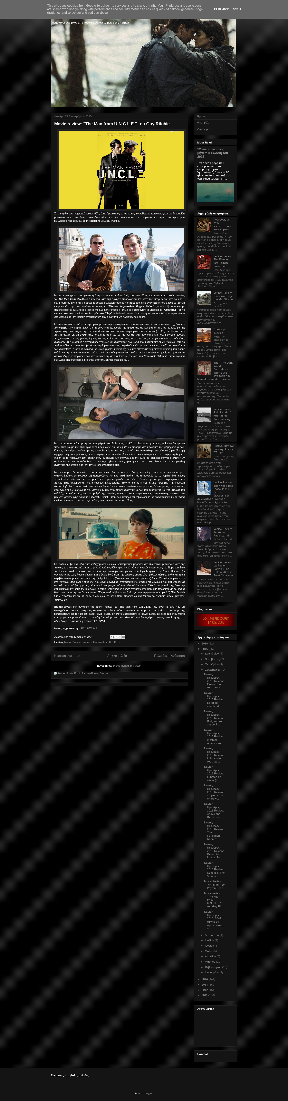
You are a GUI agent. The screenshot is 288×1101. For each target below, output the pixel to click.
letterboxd (162, 306)
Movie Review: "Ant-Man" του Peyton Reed (214, 885)
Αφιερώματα (204, 129)
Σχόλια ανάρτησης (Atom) (127, 665)
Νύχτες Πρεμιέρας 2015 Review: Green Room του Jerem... (214, 681)
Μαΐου (209, 951)
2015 (205, 649)
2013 (205, 984)
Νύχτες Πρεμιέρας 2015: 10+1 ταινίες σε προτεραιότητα (214, 920)
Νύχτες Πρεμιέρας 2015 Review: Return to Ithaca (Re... (214, 851)
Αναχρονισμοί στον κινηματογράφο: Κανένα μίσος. (223, 224)
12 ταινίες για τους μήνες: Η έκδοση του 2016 (212, 152)
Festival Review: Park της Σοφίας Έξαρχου (224, 449)
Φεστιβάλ (203, 122)
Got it (237, 9)
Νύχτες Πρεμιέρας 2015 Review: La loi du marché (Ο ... (214, 699)
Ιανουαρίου (212, 972)
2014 (205, 979)
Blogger (148, 1093)
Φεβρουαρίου (213, 967)
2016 (205, 643)
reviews (87, 642)
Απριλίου (210, 956)
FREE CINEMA (88, 628)
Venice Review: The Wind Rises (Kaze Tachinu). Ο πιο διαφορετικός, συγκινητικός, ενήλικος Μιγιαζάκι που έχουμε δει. (215, 492)
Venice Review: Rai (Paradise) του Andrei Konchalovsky (223, 414)
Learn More (221, 9)
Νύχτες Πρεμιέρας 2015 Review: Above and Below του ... (214, 810)
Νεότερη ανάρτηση (67, 655)
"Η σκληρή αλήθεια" (220, 331)
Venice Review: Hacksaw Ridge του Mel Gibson (223, 296)
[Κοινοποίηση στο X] (120, 637)
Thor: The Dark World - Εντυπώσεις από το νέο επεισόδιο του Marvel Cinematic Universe (215, 371)
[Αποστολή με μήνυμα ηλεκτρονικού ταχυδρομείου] (112, 637)
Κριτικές (202, 116)
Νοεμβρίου (211, 659)
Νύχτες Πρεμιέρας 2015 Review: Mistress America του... (214, 736)
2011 (204, 995)
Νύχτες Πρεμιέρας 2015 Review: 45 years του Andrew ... (214, 792)
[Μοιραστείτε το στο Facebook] (123, 637)
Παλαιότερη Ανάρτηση (169, 655)
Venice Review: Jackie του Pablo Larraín (223, 532)
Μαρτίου (210, 961)
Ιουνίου (209, 945)
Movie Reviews (73, 642)
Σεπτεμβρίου (213, 669)
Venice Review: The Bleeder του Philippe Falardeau (223, 261)
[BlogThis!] (116, 637)
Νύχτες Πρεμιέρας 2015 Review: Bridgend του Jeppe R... (214, 718)
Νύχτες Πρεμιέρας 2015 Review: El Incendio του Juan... (214, 755)
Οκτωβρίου (212, 664)
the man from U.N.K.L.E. (107, 642)
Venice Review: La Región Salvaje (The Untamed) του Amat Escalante (223, 569)
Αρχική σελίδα (117, 655)
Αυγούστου (212, 935)
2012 (205, 989)
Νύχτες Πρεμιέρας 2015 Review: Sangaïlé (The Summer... (214, 869)
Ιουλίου (209, 940)
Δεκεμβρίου (212, 653)
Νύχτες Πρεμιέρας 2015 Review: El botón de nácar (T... (214, 773)
